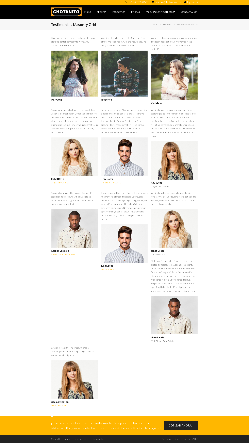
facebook (166, 439)
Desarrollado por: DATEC (186, 439)
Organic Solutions (59, 182)
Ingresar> (192, 2)
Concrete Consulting (111, 182)
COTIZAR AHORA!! (181, 425)
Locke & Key (107, 269)
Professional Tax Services (63, 254)
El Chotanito (66, 439)
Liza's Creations (58, 405)
